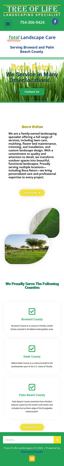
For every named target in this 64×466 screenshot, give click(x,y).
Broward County (32, 319)
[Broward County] (32, 311)
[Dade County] (32, 348)
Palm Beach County (32, 395)
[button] (8, 24)
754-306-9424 (32, 22)
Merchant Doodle (32, 451)
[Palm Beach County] (32, 387)
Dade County (32, 356)
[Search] (57, 439)
